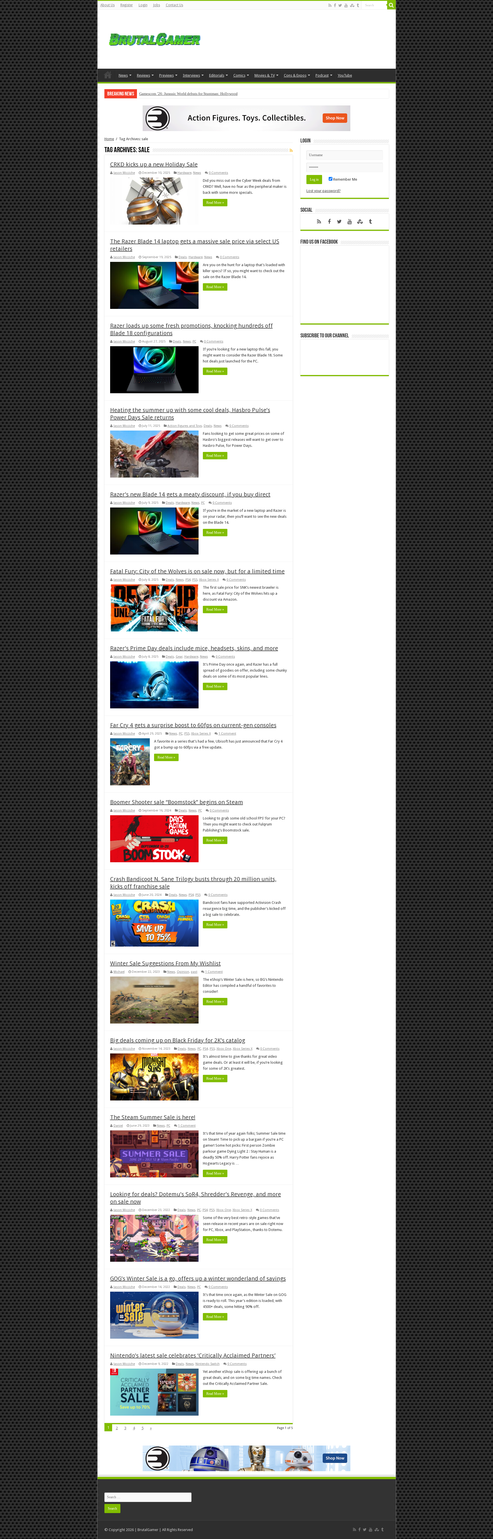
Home (107, 75)
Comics (239, 75)
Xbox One (224, 1049)
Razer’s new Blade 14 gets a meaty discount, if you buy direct (190, 494)
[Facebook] (335, 5)
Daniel (118, 1126)
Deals (183, 257)
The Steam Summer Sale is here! (152, 1117)
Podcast (322, 75)
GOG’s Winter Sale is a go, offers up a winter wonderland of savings (198, 1278)
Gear (179, 657)
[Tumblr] (357, 5)
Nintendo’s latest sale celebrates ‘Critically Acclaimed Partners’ (193, 1355)
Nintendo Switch (207, 1364)
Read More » (215, 203)
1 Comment (227, 733)
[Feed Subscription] (291, 150)
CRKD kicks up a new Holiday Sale (154, 164)
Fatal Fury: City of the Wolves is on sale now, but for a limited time (197, 571)
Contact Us (174, 5)
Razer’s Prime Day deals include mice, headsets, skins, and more (194, 648)
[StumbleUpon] (352, 5)
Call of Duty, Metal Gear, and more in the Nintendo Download (187, 93)
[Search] (391, 5)
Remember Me (344, 179)
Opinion (183, 972)
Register (126, 5)
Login (143, 5)
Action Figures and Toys (184, 426)
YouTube (345, 75)
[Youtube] (346, 5)
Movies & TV (264, 75)
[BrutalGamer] (154, 38)
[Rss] (330, 5)
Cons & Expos (295, 75)
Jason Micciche (124, 173)
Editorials (216, 75)
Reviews (143, 75)
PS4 (188, 580)
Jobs (156, 5)
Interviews (191, 75)
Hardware (184, 173)
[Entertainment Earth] (246, 118)
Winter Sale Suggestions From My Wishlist (165, 963)
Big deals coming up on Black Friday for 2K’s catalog (177, 1040)
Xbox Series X (209, 580)
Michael (119, 972)
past (194, 972)
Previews (166, 75)
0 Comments (218, 173)
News (123, 75)
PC (194, 341)
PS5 (194, 580)
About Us (107, 5)
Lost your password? (323, 191)
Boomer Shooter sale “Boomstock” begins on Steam (176, 802)
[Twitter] (340, 5)
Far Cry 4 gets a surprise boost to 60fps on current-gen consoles (193, 725)
